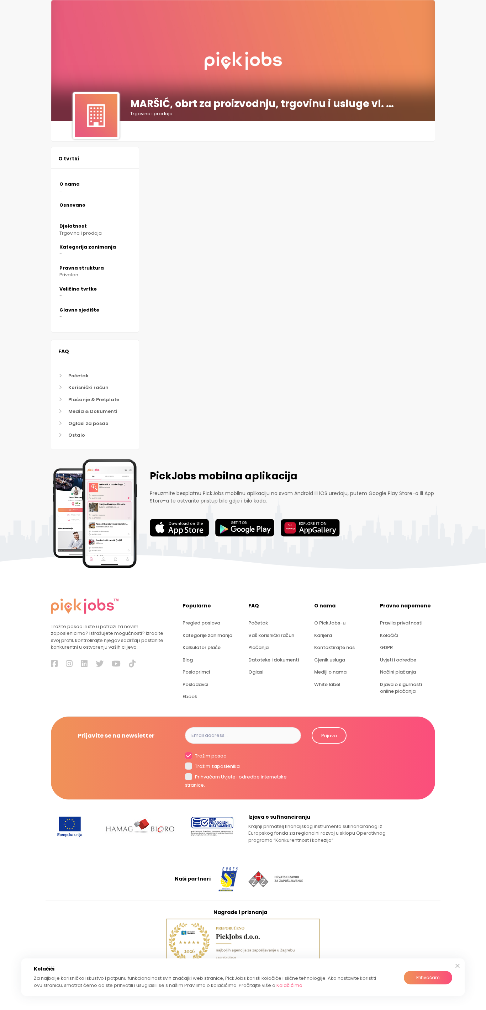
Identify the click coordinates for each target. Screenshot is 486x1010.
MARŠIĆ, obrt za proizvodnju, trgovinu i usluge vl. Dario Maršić (264, 103)
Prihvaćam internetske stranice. (236, 781)
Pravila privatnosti (401, 623)
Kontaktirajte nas (334, 647)
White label (327, 684)
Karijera (323, 635)
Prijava (329, 735)
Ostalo (76, 435)
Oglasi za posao (88, 423)
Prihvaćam (428, 977)
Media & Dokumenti (92, 411)
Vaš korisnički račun (271, 635)
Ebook (190, 696)
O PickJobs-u (329, 623)
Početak (78, 375)
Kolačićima (289, 985)
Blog (188, 659)
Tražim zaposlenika (217, 766)
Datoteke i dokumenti (273, 659)
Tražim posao (210, 756)
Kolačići (389, 635)
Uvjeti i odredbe (398, 659)
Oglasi (255, 672)
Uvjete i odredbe (240, 777)
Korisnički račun (88, 387)
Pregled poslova (201, 623)
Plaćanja (258, 647)
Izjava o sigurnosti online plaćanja (401, 688)
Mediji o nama (330, 672)
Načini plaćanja (398, 672)
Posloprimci (196, 672)
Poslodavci (195, 684)
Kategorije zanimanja (207, 635)
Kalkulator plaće (202, 647)
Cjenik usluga (329, 659)
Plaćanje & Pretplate (93, 399)
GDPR (386, 647)
